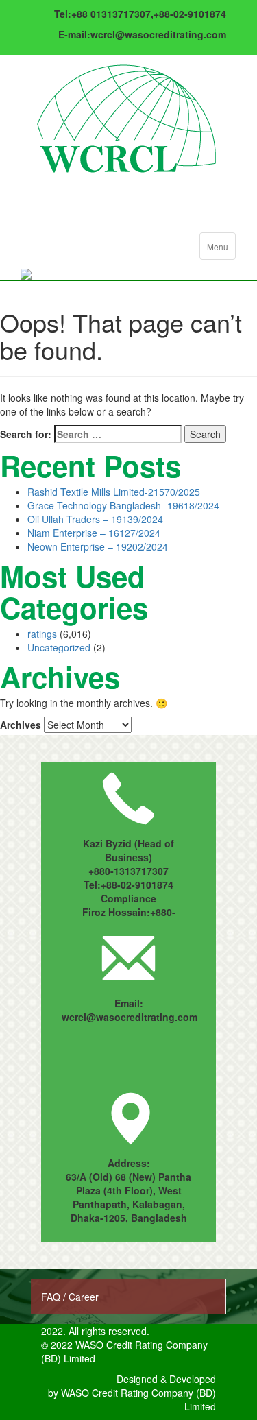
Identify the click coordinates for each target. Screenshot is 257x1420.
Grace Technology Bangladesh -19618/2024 (123, 505)
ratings (42, 633)
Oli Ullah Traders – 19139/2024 (95, 519)
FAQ (52, 1296)
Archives (20, 725)
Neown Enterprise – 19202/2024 (97, 546)
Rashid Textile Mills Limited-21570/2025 (113, 491)
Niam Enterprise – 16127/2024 (93, 533)
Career (84, 1296)
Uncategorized (58, 647)
